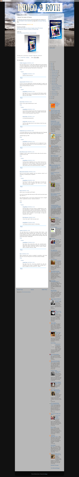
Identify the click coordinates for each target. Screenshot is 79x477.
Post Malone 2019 (58, 228)
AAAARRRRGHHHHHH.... (55, 281)
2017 (52, 63)
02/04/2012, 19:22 (31, 73)
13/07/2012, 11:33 (31, 116)
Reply (21, 69)
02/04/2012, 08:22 (30, 130)
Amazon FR (37, 28)
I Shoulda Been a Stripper (56, 382)
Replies (22, 71)
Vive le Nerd (53, 445)
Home (32, 289)
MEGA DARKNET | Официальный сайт (54, 195)
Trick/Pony (53, 435)
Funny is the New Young (55, 453)
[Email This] (34, 57)
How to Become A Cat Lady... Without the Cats (55, 390)
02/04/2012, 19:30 (31, 109)
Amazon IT (26, 29)
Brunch (52, 428)
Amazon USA (19, 28)
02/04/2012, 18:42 (32, 171)
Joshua (21, 230)
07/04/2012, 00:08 (31, 222)
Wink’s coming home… (55, 156)
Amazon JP (30, 29)
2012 (52, 69)
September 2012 (55, 75)
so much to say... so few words (58, 344)
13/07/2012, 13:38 (31, 121)
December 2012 (55, 70)
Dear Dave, (57, 239)
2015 (52, 64)
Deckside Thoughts (55, 465)
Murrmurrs (53, 182)
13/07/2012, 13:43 (31, 262)
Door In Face (53, 427)
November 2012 (55, 72)
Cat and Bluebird (58, 260)
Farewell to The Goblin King (57, 372)
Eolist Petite (22, 101)
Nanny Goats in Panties (55, 193)
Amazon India (35, 29)
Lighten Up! (53, 133)
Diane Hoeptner (54, 259)
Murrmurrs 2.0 (57, 183)
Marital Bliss (57, 454)
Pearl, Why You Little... (55, 271)
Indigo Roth (25, 121)
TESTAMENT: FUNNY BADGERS (25, 20)
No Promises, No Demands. (58, 301)
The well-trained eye (54, 251)
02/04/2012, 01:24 (29, 81)
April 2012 (54, 83)
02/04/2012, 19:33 (31, 160)
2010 (52, 98)
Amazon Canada (31, 28)
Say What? (53, 446)
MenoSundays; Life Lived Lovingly (57, 104)
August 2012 (54, 76)
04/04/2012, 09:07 (32, 217)
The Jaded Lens (54, 250)
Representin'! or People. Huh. (56, 272)
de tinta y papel (54, 370)
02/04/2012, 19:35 (31, 180)
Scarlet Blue (53, 280)
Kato (21, 253)
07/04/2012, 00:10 (31, 242)
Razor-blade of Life (54, 155)
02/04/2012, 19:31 (31, 141)
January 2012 (54, 94)
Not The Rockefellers (55, 354)
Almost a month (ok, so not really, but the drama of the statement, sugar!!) (55, 112)
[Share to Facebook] (37, 57)
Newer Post (20, 289)
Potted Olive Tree (58, 218)
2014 (52, 66)
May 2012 (54, 81)
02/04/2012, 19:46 (25, 190)
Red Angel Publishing (42, 20)
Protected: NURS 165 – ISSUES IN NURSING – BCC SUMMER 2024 (56, 167)
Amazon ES (21, 29)
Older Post (44, 289)
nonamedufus (53, 331)
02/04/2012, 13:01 (31, 151)
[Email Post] (32, 57)
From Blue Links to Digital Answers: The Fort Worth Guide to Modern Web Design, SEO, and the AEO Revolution (56, 123)
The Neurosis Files (54, 205)
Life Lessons (53, 174)
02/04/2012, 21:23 (31, 206)
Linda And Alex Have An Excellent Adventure (57, 417)
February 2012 (54, 93)
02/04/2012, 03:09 (28, 101)
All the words (53, 323)
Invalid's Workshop (54, 217)
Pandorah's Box (54, 227)
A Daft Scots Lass (23, 130)
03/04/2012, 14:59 (26, 230)
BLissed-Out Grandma (55, 361)
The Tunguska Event (55, 403)
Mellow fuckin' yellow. (54, 436)
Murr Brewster (25, 217)
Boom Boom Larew (23, 151)
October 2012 (54, 73)
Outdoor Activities (54, 291)
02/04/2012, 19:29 (31, 91)
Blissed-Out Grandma (24, 171)
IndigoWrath (25, 73)
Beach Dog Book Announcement (58, 135)
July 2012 (54, 78)
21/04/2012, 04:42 (25, 253)
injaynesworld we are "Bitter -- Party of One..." (58, 312)
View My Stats (52, 48)
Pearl (21, 190)
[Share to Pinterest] (38, 57)
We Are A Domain (55, 84)
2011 (52, 96)
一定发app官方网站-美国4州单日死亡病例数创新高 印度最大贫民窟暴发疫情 (56, 207)
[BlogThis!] (35, 57)
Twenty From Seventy (56, 87)
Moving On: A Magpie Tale (57, 392)
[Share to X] (36, 57)
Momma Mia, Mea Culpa (55, 165)
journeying (53, 238)
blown (52, 355)
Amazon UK (25, 28)
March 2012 (54, 91)
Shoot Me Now (54, 290)
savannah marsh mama (55, 110)
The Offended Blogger (55, 468)
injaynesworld (22, 81)
